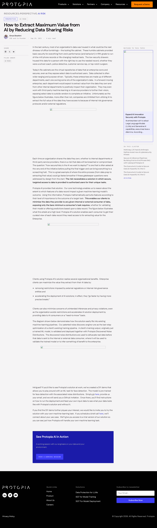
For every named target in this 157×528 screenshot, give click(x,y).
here (97, 394)
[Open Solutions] (82, 4)
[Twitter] (10, 495)
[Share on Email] (13, 51)
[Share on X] (9, 51)
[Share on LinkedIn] (5, 51)
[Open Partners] (96, 4)
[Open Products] (68, 4)
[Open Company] (111, 4)
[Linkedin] (4, 495)
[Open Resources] (127, 4)
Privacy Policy (8, 516)
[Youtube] (15, 495)
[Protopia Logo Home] (17, 4)
